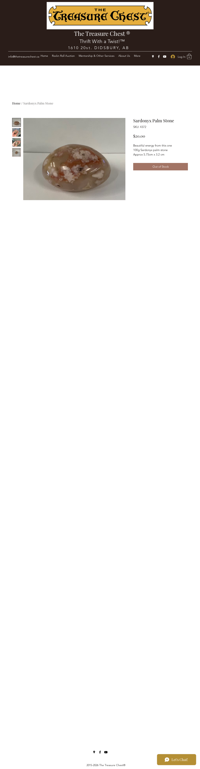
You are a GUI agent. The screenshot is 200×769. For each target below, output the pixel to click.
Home (16, 103)
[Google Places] (153, 56)
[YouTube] (165, 56)
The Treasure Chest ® (102, 33)
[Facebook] (159, 56)
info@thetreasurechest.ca (23, 56)
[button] (189, 56)
